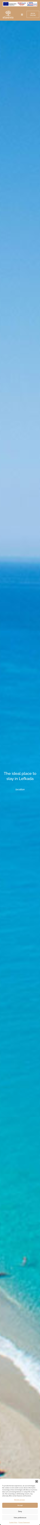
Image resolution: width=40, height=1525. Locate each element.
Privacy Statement (24, 1522)
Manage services (19, 1500)
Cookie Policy (13, 1522)
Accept (20, 1505)
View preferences (20, 1518)
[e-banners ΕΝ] (20, 2)
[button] (37, 1481)
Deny (20, 1511)
